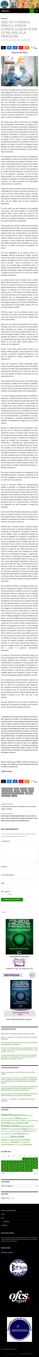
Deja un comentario (23, 40)
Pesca (35, 1131)
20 (9, 1167)
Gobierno (5, 1129)
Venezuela (27, 1144)
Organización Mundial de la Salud (13, 793)
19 (3, 1167)
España (31, 788)
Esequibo (13, 1123)
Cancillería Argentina (7, 1118)
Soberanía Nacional (6, 1142)
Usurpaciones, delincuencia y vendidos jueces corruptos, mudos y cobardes (18, 806)
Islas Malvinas (4, 1131)
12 (3, 1164)
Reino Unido (6, 795)
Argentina (7, 1114)
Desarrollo (35, 1120)
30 (25, 1170)
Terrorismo (21, 1142)
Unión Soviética (18, 1144)
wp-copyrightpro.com (26, 1353)
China (16, 788)
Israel (9, 1131)
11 (35, 1162)
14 (14, 1164)
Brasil (31, 1115)
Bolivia (28, 1115)
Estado (26, 1122)
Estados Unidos (7, 791)
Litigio (13, 1131)
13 (9, 1164)
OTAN (24, 1131)
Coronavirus (24, 1118)
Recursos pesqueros (6, 1137)
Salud (14, 795)
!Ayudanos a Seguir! (7, 1252)
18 (35, 1164)
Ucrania (26, 1142)
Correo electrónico (8, 875)
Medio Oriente (18, 1131)
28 (14, 1170)
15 (19, 1164)
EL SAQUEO (4, 1225)
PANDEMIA (4, 18)
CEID (2, 1218)
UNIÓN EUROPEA (7, 1144)
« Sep (3, 1173)
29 (19, 1170)
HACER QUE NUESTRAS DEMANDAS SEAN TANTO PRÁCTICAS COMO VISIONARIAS (19, 1094)
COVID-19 (23, 788)
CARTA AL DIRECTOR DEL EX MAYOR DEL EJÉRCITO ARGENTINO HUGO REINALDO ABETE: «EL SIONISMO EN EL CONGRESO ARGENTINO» (19, 1088)
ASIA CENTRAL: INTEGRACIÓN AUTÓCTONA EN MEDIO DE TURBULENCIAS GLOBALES (19, 1043)
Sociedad (15, 1142)
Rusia (27, 1139)
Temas (3, 1214)
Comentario (5, 841)
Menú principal (36, 10)
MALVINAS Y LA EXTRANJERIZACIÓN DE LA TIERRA (18, 1034)
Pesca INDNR (12, 1134)
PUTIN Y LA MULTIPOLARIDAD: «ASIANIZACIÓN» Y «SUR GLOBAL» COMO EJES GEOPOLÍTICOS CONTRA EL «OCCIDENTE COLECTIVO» (19, 1049)
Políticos (27, 1134)
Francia (24, 791)
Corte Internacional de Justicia (10, 1120)
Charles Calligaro (6, 1094)
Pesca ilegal (4, 1134)
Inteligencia (32, 1129)
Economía (5, 1122)
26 (3, 1170)
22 (19, 1167)
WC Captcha (5, 891)
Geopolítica (29, 1126)
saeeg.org (5, 11)
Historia (25, 1129)
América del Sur (7, 788)
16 (25, 1164)
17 (30, 1164)
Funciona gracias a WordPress (9, 1349)
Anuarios (6, 1221)
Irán (36, 1129)
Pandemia (29, 793)
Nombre (4, 866)
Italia (31, 791)
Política (20, 1133)
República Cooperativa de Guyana (12, 1140)
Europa (17, 791)
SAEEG (14, 40)
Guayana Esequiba (15, 1129)
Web (2, 883)
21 (14, 1167)
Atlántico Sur (20, 1115)
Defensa (29, 1120)
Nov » (36, 1173)
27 (9, 1170)
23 (25, 1167)
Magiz (3, 1072)
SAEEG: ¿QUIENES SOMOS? (8, 1210)
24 (30, 1167)
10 (30, 1162)
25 (35, 1167)
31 (30, 1170)
